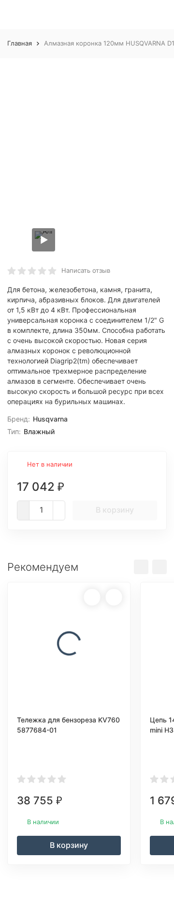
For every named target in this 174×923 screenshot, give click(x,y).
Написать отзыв (85, 270)
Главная (19, 43)
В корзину (115, 510)
